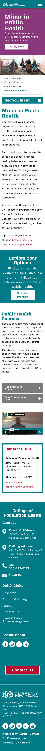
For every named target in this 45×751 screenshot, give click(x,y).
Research (9, 593)
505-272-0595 (13, 482)
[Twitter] (19, 726)
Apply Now (17, 46)
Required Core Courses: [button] (13, 388)
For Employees (11, 738)
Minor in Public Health (15, 90)
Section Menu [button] (18, 100)
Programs (16, 78)
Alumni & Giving (14, 599)
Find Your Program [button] (22, 295)
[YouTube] (26, 644)
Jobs (25, 738)
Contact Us (10, 612)
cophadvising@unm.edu (19, 486)
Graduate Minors (12, 86)
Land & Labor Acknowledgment (15, 620)
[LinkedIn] (19, 644)
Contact (34, 733)
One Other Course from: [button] (15, 398)
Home (5, 78)
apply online (24, 244)
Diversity (7, 742)
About (7, 605)
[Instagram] (12, 644)
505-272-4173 (18, 568)
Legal (23, 733)
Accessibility (10, 733)
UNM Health (23, 742)
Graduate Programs (14, 82)
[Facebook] (5, 644)
